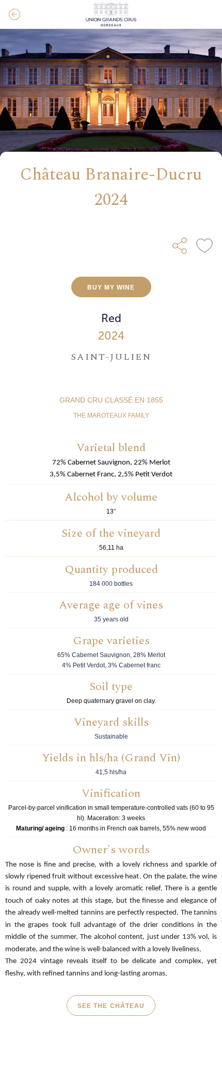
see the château (111, 1006)
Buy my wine (111, 287)
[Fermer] (14, 14)
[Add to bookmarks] (204, 245)
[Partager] (179, 245)
